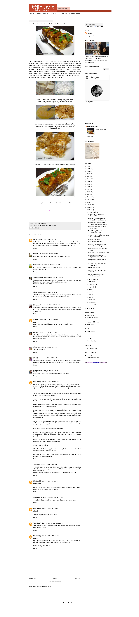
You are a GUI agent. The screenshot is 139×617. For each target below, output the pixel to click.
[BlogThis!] (32, 228)
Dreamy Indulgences (93, 322)
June (90, 292)
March (91, 299)
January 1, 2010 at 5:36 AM (50, 370)
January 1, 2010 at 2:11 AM (48, 358)
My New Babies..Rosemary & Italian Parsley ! (97, 260)
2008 (88, 308)
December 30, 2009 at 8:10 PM (49, 254)
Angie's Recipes (38, 277)
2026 (88, 166)
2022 (88, 176)
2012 (88, 202)
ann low (35, 319)
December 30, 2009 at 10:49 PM (53, 277)
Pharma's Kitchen (92, 126)
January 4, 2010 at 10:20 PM (54, 523)
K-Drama (89, 355)
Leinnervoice (90, 320)
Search (45, 13)
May (90, 294)
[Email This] (30, 228)
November (92, 279)
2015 (88, 194)
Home (32, 13)
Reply (35, 248)
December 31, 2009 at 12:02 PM (50, 305)
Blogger (73, 603)
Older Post (77, 578)
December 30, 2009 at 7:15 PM (46, 239)
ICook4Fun (36, 358)
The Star (89, 339)
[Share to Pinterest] (38, 228)
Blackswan (36, 305)
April (90, 297)
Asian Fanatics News (93, 357)
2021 (88, 179)
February (91, 302)
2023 (88, 174)
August (91, 287)
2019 (88, 184)
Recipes (53, 13)
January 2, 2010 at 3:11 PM (48, 464)
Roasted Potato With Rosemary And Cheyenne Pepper (97, 245)
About (38, 13)
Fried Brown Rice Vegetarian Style (98, 252)
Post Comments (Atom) (44, 586)
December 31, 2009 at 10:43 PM (48, 319)
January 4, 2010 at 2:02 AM (55, 497)
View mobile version (55, 582)
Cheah (35, 292)
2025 (88, 168)
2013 (88, 199)
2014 (88, 197)
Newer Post (32, 578)
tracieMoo (36, 254)
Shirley (35, 347)
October (91, 281)
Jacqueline (36, 464)
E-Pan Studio (91, 331)
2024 (88, 171)
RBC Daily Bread (92, 348)
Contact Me (62, 13)
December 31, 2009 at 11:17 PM (47, 332)
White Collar (90, 324)
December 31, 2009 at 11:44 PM (47, 347)
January (91, 305)
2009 (88, 210)
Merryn (35, 332)
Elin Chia (36, 381)
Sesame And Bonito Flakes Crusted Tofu (45, 225)
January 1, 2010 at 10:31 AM (50, 381)
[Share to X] (34, 228)
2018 (88, 186)
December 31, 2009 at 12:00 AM (47, 292)
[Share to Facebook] (36, 228)
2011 (88, 204)
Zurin (35, 239)
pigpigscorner (37, 370)
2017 (88, 189)
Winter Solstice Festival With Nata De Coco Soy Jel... (98, 235)
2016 (88, 192)
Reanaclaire (37, 265)
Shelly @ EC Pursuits (39, 497)
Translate (100, 26)
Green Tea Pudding (94, 267)
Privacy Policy (74, 13)
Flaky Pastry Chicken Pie (95, 241)
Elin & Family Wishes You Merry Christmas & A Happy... (97, 231)
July (90, 289)
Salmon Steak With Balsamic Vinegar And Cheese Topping (97, 223)
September (92, 284)
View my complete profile (92, 36)
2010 (88, 207)
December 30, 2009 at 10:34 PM (50, 265)
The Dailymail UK (92, 341)
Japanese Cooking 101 (94, 317)
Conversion (90, 315)
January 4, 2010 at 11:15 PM (50, 536)
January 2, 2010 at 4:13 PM (50, 481)
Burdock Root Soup (94, 239)
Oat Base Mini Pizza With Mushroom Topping (96, 275)
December (92, 212)
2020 (88, 181)
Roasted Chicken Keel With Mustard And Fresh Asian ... (97, 219)
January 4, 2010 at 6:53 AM (50, 508)
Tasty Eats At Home (39, 523)
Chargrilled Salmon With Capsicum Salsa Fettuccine (97, 256)
